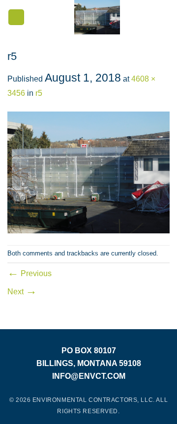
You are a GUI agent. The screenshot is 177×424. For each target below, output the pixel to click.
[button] (16, 17)
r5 (38, 93)
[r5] (88, 172)
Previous (29, 273)
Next (22, 291)
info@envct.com (88, 376)
